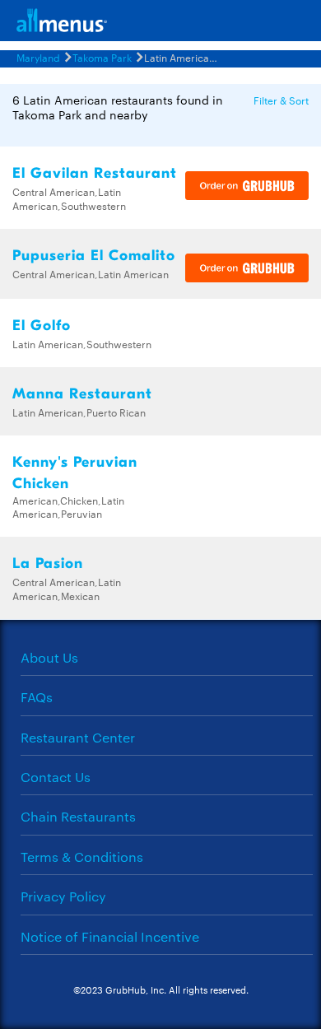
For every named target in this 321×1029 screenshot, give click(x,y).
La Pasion (47, 563)
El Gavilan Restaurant (94, 173)
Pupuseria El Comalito (93, 255)
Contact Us (56, 776)
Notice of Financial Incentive (110, 936)
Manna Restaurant (82, 394)
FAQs (37, 696)
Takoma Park (102, 56)
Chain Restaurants (78, 816)
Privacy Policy (63, 896)
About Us (49, 657)
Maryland (38, 56)
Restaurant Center (78, 737)
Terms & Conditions (82, 856)
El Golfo (41, 325)
